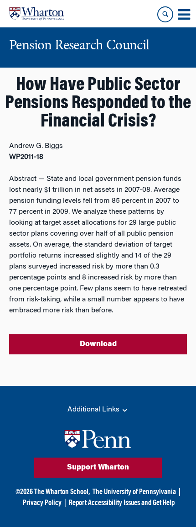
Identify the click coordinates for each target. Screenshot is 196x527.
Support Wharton (98, 467)
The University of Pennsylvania (134, 492)
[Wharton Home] (36, 14)
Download (98, 344)
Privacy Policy (42, 503)
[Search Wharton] (165, 14)
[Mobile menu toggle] (184, 15)
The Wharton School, (62, 492)
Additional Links (94, 409)
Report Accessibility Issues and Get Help (122, 503)
